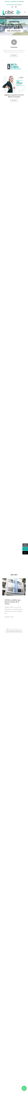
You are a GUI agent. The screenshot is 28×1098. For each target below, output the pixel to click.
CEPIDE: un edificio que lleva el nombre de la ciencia (12, 602)
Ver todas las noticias (14, 631)
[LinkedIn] (12, 6)
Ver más (13, 55)
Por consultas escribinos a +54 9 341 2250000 (12, 17)
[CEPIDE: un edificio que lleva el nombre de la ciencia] (14, 587)
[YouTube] (15, 6)
